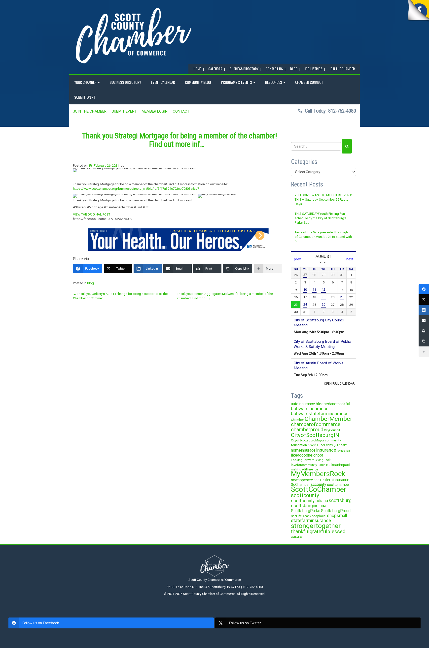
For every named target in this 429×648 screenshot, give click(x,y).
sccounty (318, 484)
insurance (326, 450)
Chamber (297, 420)
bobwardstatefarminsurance (320, 413)
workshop (296, 536)
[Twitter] (424, 299)
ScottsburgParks (305, 510)
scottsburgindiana (308, 505)
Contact (181, 111)
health (343, 445)
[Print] (424, 331)
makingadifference (304, 469)
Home (197, 68)
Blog (90, 283)
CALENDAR (215, 68)
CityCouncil (332, 430)
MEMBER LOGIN (155, 111)
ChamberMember (328, 418)
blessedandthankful (333, 403)
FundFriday (325, 445)
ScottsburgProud (336, 510)
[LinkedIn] (424, 310)
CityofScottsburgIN (315, 435)
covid (312, 445)
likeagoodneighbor (307, 455)
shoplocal (319, 516)
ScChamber (300, 484)
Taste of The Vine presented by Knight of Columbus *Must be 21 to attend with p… (323, 236)
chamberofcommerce (315, 424)
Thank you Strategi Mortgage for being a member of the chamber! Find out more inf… (179, 140)
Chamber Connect (309, 82)
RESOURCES (274, 82)
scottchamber (338, 484)
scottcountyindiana (309, 500)
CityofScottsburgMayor (307, 440)
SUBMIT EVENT (84, 97)
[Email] (424, 320)
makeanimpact (338, 465)
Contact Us (274, 68)
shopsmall (337, 515)
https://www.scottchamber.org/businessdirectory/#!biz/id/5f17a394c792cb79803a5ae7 (136, 188)
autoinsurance (303, 403)
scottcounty (305, 495)
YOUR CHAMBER (85, 82)
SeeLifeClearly (301, 516)
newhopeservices (305, 480)
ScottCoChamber (318, 489)
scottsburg (340, 500)
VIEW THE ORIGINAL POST (91, 214)
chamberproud (307, 429)
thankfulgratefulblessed (318, 531)
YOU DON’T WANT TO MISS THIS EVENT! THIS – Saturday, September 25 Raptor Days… (323, 199)
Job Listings (313, 68)
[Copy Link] (424, 341)
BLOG (293, 68)
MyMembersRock (318, 474)
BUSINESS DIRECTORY (243, 68)
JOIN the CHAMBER (342, 68)
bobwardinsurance (309, 408)
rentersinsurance (334, 479)
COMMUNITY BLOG (198, 82)
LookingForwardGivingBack (310, 460)
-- (127, 165)
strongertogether (316, 525)
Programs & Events (237, 82)
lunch (321, 465)
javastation (343, 450)
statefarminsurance (311, 520)
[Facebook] (424, 289)
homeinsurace (303, 450)
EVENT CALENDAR (163, 82)
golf (336, 445)
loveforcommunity (304, 465)
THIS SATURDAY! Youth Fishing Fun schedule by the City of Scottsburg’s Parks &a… (320, 218)
